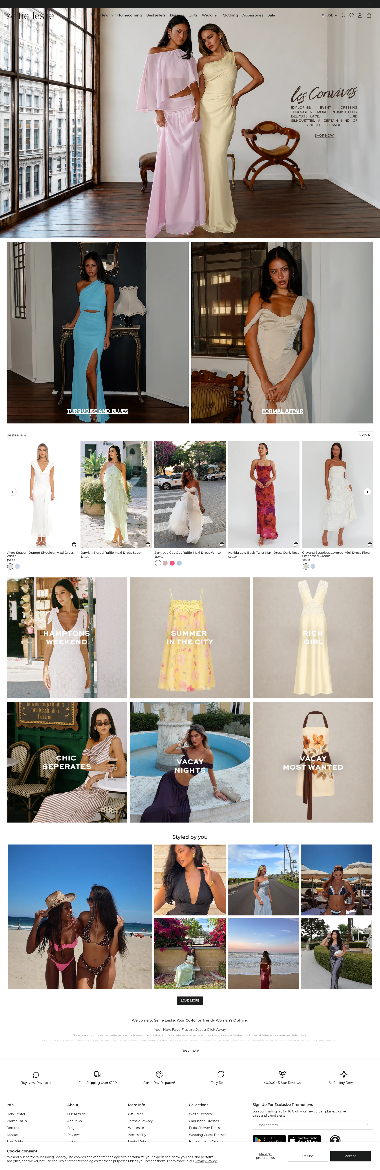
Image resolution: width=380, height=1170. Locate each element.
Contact (13, 1135)
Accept (350, 1156)
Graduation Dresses (204, 1121)
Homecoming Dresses (206, 1142)
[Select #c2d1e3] (313, 566)
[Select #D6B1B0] (165, 563)
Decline (308, 1156)
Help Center (16, 1114)
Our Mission (76, 1114)
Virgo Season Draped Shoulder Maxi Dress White (40, 554)
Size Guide (15, 1142)
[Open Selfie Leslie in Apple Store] (304, 1140)
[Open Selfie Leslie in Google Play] (269, 1140)
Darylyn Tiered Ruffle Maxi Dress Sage (110, 552)
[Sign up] (366, 1125)
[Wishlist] (351, 15)
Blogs (71, 1128)
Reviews (73, 1135)
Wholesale (136, 1128)
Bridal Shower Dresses (206, 1128)
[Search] (343, 15)
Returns (13, 1128)
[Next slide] (373, 123)
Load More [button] (190, 1000)
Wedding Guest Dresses (207, 1135)
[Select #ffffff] (158, 563)
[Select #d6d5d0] (306, 566)
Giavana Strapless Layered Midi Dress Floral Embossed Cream (336, 554)
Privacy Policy (206, 1161)
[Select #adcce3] (179, 563)
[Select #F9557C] (172, 563)
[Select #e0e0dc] (10, 566)
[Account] (360, 15)
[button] (12, 492)
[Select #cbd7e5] (17, 566)
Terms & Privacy (140, 1121)
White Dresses (200, 1114)
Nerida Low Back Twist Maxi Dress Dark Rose (264, 552)
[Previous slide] (7, 123)
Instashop (74, 1142)
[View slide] (190, 123)
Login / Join (137, 1142)
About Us (74, 1121)
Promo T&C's (17, 1121)
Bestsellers (16, 435)
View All (365, 435)
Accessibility (137, 1135)
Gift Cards (135, 1114)
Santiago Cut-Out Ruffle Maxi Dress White (187, 552)
